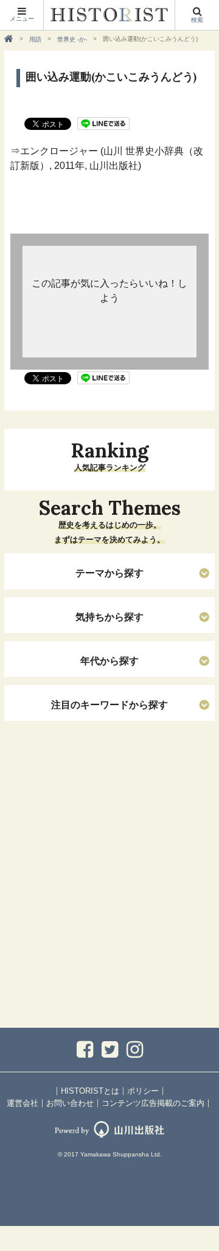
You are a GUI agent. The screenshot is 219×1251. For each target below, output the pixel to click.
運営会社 (22, 1103)
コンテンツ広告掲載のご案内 (153, 1103)
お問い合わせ (70, 1103)
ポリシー (143, 1090)
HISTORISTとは (90, 1090)
